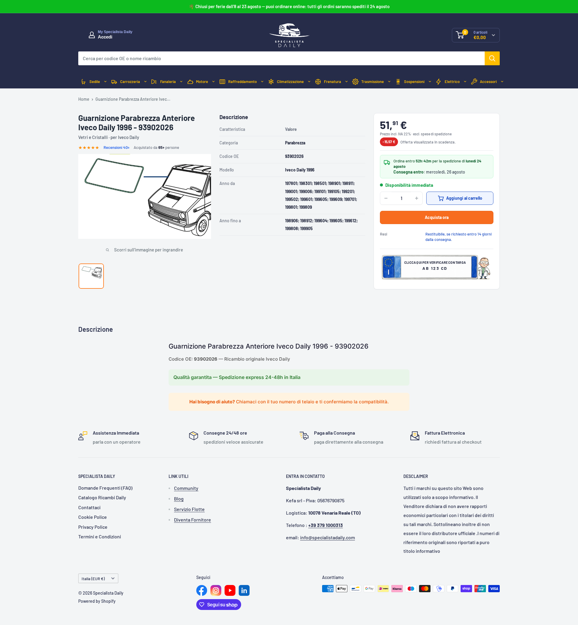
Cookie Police (92, 517)
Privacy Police (92, 527)
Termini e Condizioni (99, 536)
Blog (179, 498)
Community (186, 488)
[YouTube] (230, 590)
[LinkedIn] (244, 590)
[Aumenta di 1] (416, 198)
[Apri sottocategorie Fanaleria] (181, 81)
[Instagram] (215, 590)
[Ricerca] (492, 58)
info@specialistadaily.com (327, 537)
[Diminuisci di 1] (386, 198)
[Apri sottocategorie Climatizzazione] (309, 81)
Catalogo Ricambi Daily (102, 497)
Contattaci (89, 507)
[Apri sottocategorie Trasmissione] (389, 81)
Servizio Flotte (189, 509)
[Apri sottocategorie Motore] (213, 81)
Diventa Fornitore (192, 519)
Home (83, 99)
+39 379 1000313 (325, 525)
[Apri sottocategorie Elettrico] (465, 81)
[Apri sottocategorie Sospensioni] (430, 81)
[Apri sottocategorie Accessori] (502, 81)
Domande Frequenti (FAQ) (105, 488)
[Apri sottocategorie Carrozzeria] (145, 81)
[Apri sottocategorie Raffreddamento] (262, 81)
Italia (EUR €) (93, 578)
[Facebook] (201, 590)
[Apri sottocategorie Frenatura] (346, 81)
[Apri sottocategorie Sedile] (105, 81)
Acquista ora (437, 217)
